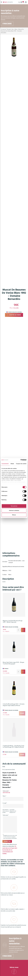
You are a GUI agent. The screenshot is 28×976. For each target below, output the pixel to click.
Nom (4, 796)
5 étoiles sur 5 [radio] (9, 792)
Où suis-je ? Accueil (5, 29)
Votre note (6, 791)
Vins (13, 29)
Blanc (16, 29)
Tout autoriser (14, 506)
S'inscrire (7, 23)
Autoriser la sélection (14, 510)
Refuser (14, 514)
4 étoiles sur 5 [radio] (7, 792)
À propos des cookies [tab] (21, 463)
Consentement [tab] (5, 463)
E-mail (5, 803)
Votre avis (6, 815)
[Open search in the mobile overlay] (19, 2)
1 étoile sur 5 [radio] (3, 792)
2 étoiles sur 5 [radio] (5, 792)
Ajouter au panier (15, 315)
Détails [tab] (12, 463)
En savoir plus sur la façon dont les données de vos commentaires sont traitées (9, 849)
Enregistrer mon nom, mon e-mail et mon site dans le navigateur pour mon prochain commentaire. (10, 837)
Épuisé (22, 713)
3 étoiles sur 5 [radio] (6, 792)
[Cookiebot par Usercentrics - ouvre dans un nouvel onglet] (20, 460)
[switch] (24, 491)
